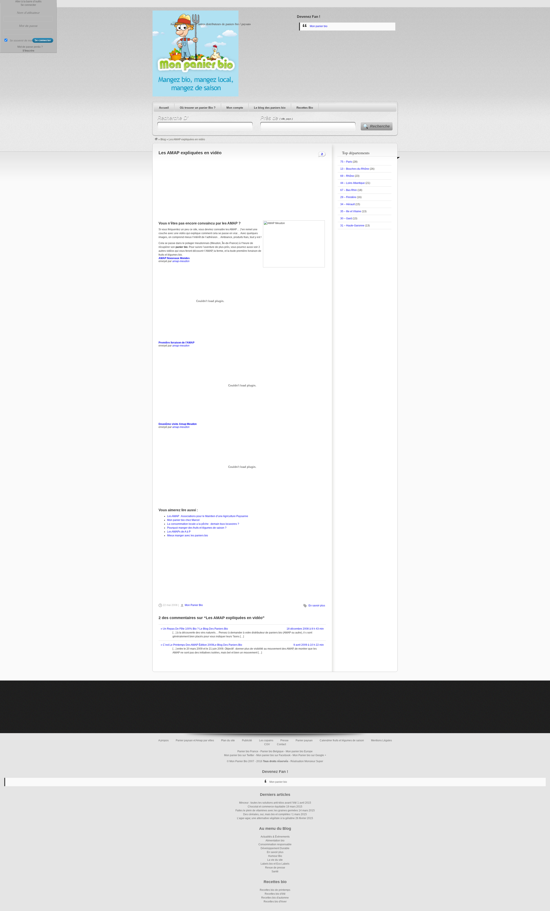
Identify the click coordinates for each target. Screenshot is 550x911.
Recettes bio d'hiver (275, 901)
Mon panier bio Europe (299, 751)
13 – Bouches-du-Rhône (354, 168)
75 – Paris (346, 161)
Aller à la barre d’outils (28, 1)
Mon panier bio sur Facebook (273, 755)
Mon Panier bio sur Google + (309, 755)
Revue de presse (275, 867)
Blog (163, 139)
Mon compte (234, 107)
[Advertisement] (242, 187)
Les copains (266, 740)
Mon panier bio (318, 26)
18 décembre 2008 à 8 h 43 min (305, 628)
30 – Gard (346, 218)
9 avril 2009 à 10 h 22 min (308, 644)
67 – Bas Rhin (348, 190)
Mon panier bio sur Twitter (239, 755)
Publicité (247, 740)
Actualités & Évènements (275, 836)
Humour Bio (275, 856)
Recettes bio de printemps (275, 889)
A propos (163, 740)
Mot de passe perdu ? (30, 46)
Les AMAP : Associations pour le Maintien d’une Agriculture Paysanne (207, 516)
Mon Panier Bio (194, 605)
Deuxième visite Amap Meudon (178, 424)
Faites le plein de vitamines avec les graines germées (266, 810)
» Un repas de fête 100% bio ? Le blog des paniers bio (194, 628)
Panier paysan (304, 740)
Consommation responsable (275, 844)
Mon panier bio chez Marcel (183, 520)
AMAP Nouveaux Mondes (174, 258)
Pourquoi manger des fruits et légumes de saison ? (196, 527)
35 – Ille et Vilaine (350, 211)
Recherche (380, 126)
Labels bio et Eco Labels (275, 863)
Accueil (164, 107)
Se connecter (28, 4)
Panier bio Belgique (272, 751)
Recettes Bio (304, 107)
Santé (275, 871)
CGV (267, 744)
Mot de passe (28, 25)
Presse (284, 740)
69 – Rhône (347, 175)
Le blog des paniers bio (270, 107)
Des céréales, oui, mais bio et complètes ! (267, 814)
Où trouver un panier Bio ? (197, 107)
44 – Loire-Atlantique (352, 183)
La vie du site (275, 859)
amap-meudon (180, 261)
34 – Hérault (347, 204)
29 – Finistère (348, 197)
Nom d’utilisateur (28, 12)
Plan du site (228, 740)
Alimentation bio (275, 840)
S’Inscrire (28, 50)
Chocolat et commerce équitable (267, 806)
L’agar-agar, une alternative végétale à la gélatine (266, 818)
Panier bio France (247, 751)
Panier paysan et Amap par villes (195, 740)
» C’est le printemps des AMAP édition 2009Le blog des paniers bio (201, 644)
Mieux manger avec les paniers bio (187, 535)
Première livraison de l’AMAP (176, 342)
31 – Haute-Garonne (352, 225)
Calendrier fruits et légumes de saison (342, 740)
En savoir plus (317, 605)
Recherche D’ (172, 118)
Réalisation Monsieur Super (306, 761)
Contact (281, 744)
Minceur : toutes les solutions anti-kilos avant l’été (268, 802)
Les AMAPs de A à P (179, 531)
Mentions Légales (381, 740)
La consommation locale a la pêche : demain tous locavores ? (203, 523)
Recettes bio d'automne (275, 897)
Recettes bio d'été (275, 893)
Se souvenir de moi (21, 40)
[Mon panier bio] (156, 139)
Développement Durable (275, 848)
